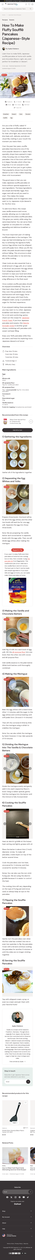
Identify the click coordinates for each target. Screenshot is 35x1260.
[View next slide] (30, 631)
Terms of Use (10, 1243)
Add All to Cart (17, 430)
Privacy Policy (18, 1243)
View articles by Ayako (16, 1061)
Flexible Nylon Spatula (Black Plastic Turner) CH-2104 (13, 1131)
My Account (6, 1217)
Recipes (5, 20)
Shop (3, 1211)
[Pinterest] (20, 1197)
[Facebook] (7, 1197)
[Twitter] (11, 1197)
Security (26, 1243)
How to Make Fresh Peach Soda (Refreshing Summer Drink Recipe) (14, 1169)
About (4, 1223)
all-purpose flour (18, 652)
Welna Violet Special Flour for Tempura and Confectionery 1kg (18, 421)
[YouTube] (24, 1197)
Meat (31, 1166)
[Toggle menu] (2, 4)
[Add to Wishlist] (25, 1102)
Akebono (4, 1128)
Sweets (11, 20)
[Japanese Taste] (11, 4)
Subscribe (28, 1082)
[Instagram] (15, 1197)
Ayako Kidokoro (17, 1026)
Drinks (4, 1166)
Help (3, 1229)
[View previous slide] (4, 631)
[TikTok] (28, 1197)
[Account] (26, 4)
